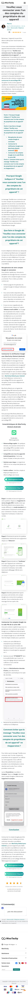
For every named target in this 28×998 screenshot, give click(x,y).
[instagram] (25, 963)
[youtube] (22, 963)
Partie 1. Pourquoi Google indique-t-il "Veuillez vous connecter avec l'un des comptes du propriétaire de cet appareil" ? (14, 119)
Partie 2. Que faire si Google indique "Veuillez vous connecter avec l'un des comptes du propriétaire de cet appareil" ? (14, 130)
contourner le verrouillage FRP (11, 80)
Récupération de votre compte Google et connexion (15, 139)
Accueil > (4, 919)
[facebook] (16, 963)
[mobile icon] (25, 3)
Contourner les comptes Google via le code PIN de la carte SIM (15, 155)
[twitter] (19, 963)
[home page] (7, 3)
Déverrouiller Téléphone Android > (16, 919)
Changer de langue (9, 944)
